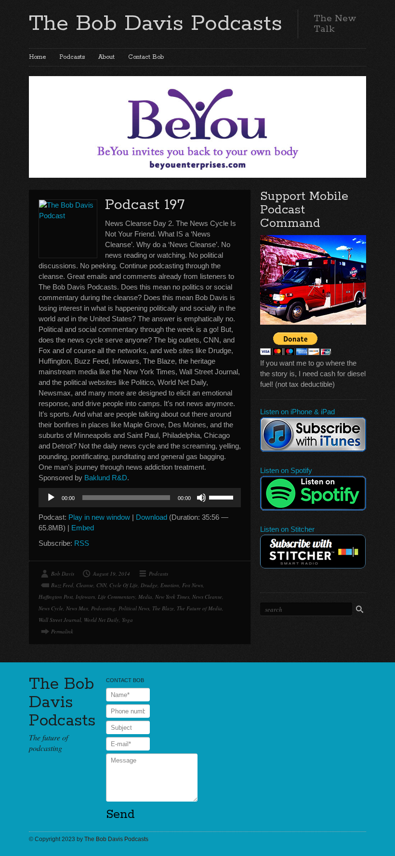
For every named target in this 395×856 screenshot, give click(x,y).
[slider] (222, 496)
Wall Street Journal (60, 619)
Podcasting (103, 608)
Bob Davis (62, 573)
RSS (81, 543)
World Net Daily (101, 619)
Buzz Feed (62, 585)
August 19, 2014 (111, 573)
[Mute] (201, 497)
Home (37, 57)
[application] (140, 497)
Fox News (192, 585)
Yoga (127, 619)
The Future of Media (199, 608)
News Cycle (51, 608)
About (106, 57)
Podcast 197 (144, 205)
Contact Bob (146, 57)
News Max (77, 608)
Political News (133, 608)
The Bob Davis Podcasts (155, 24)
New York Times (172, 596)
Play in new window (99, 517)
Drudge (149, 585)
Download (151, 517)
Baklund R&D (105, 478)
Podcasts (72, 57)
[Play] (51, 497)
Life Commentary (116, 596)
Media (145, 596)
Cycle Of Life (123, 585)
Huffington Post (56, 596)
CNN (101, 585)
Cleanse (84, 585)
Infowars (85, 596)
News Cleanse (207, 596)
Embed (82, 528)
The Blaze (163, 608)
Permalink (62, 631)
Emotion (169, 585)
